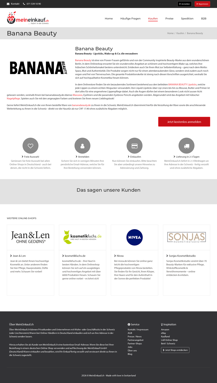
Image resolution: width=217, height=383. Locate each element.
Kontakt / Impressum (138, 329)
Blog (130, 354)
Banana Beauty (83, 60)
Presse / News (135, 336)
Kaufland (165, 336)
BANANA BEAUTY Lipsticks (182, 84)
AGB (130, 333)
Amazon (165, 329)
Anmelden (185, 4)
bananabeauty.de (81, 105)
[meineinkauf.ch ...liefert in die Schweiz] (27, 18)
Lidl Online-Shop (169, 340)
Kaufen (180, 33)
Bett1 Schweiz (168, 343)
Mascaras (77, 94)
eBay (163, 333)
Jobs (130, 347)
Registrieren (203, 4)
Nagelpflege (13, 98)
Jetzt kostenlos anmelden (184, 122)
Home (170, 33)
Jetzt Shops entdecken (176, 350)
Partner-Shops (135, 343)
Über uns (132, 350)
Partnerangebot (135, 340)
